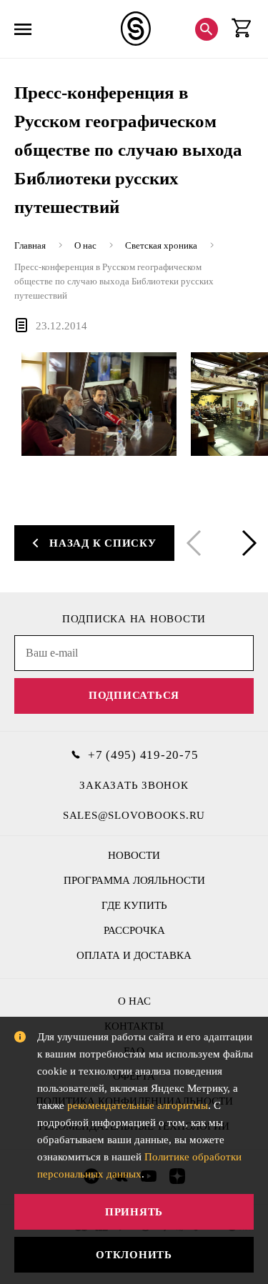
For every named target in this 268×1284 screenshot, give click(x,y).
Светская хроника (161, 245)
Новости (134, 855)
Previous (196, 543)
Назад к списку (103, 543)
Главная (30, 245)
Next (246, 543)
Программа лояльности (134, 880)
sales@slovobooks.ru (134, 815)
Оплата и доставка (134, 955)
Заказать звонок (133, 785)
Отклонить (134, 1254)
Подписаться (134, 695)
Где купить (134, 905)
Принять (134, 1212)
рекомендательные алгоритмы (137, 1105)
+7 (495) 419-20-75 (143, 755)
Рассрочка (134, 930)
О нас (85, 245)
